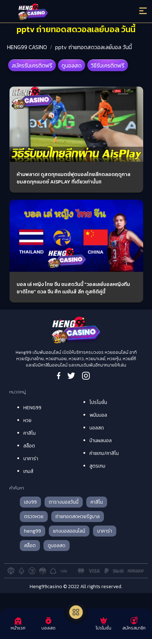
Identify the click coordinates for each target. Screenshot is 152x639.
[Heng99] (59, 12)
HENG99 (32, 407)
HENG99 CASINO (27, 47)
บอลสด (96, 428)
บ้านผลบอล (100, 440)
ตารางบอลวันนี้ (63, 502)
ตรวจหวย (33, 516)
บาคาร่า (30, 458)
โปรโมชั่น (98, 402)
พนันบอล (98, 415)
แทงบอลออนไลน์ (69, 531)
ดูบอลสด (72, 65)
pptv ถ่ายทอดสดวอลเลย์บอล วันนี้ (93, 47)
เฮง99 (30, 502)
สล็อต (29, 446)
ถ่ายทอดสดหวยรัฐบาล (77, 516)
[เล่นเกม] (76, 612)
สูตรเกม (97, 466)
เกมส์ (28, 471)
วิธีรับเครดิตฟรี (107, 65)
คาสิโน (29, 433)
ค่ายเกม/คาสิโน (104, 453)
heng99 (32, 531)
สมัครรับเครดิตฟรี (32, 65)
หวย (27, 420)
